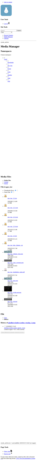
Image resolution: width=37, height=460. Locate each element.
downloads (11, 62)
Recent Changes (8, 35)
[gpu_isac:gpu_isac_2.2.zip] (5, 196)
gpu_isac (10, 65)
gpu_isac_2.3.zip (12, 236)
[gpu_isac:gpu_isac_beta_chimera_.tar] (5, 243)
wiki (9, 81)
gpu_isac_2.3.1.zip (13, 207)
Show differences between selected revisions (12, 332)
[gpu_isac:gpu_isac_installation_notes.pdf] (5, 270)
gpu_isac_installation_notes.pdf (16, 272)
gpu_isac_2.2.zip (12, 198)
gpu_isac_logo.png (13, 280)
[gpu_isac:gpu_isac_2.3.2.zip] (5, 215)
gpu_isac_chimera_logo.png (15, 254)
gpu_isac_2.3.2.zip (13, 217)
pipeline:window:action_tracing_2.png (21, 323)
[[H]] (6, 15)
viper (9, 78)
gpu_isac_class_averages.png (15, 262)
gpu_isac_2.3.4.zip (13, 226)
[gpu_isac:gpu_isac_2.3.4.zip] (5, 225)
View (5, 318)
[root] (5, 59)
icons (9, 72)
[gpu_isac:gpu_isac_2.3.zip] (5, 234)
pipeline (10, 75)
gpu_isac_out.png (12, 301)
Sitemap (6, 38)
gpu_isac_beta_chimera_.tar (15, 245)
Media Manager (8, 37)
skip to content (8, 2)
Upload (6, 182)
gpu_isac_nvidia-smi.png (14, 292)
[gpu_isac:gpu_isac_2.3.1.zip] (5, 206)
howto (9, 68)
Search (19, 30)
